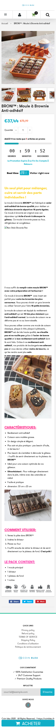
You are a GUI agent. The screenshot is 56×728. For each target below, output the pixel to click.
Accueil (4, 23)
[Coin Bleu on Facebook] (28, 705)
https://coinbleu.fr (45, 718)
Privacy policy (28, 630)
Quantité (8, 130)
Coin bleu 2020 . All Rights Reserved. (18, 718)
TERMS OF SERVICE (28, 637)
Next (52, 95)
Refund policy (28, 633)
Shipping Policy (28, 640)
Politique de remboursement (28, 647)
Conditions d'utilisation (28, 643)
